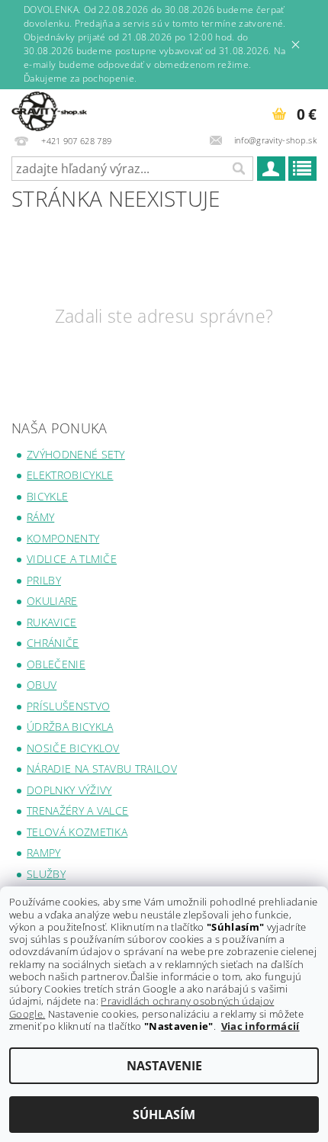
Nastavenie (164, 1065)
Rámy (40, 517)
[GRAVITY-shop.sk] (49, 109)
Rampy (44, 852)
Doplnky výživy (69, 790)
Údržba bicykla (70, 726)
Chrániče (53, 642)
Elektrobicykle (70, 475)
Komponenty (63, 538)
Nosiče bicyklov (73, 748)
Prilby (44, 580)
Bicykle (47, 496)
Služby (46, 874)
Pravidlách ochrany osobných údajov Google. (141, 1007)
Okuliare (52, 601)
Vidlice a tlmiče (72, 559)
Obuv (41, 684)
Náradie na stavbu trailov (102, 768)
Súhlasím (164, 1114)
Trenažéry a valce (77, 810)
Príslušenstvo (68, 706)
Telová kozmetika (77, 832)
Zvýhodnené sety (76, 454)
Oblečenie (56, 664)
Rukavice (52, 622)
